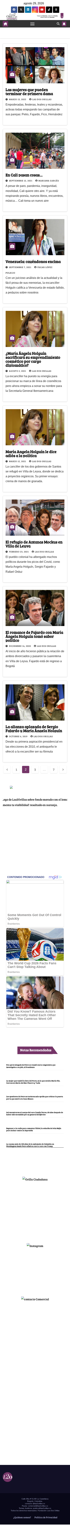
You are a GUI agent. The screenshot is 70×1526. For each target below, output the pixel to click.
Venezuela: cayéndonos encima (33, 261)
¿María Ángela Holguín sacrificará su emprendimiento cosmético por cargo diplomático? (33, 359)
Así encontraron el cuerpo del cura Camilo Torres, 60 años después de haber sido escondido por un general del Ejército (34, 1113)
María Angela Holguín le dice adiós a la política (31, 453)
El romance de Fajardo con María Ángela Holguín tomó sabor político (34, 636)
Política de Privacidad (45, 1517)
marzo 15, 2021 (18, 461)
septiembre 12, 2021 (21, 180)
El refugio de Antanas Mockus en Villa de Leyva (34, 543)
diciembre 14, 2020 (20, 645)
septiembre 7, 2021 (20, 267)
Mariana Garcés (48, 180)
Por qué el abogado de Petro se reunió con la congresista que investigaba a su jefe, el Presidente (30, 1066)
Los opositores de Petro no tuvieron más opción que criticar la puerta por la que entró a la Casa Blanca (34, 1097)
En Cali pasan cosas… (24, 174)
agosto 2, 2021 (18, 370)
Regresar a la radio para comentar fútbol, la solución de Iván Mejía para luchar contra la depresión (33, 1129)
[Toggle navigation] (32, 23)
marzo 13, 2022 (18, 99)
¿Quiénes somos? (22, 1517)
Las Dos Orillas (42, 99)
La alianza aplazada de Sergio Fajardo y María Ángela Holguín (34, 728)
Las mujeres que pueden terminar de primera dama (29, 91)
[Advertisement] (35, 1210)
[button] (58, 23)
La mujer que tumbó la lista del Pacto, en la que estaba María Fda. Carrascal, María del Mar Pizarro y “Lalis (33, 1081)
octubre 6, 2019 (18, 736)
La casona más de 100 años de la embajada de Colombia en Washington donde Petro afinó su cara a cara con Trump (30, 1145)
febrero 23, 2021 (19, 551)
